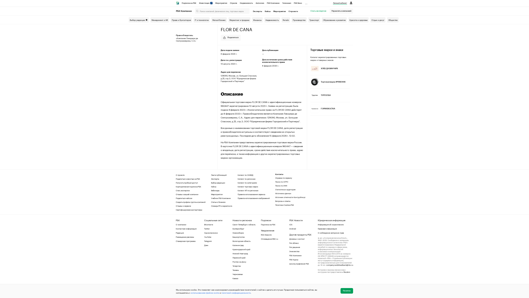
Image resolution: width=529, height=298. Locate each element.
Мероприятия (221, 3)
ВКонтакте (208, 224)
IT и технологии (202, 19)
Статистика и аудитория (285, 189)
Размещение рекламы (185, 236)
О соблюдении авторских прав (331, 232)
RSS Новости (266, 234)
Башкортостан (239, 236)
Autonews (260, 3)
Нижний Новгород (240, 253)
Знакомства (294, 251)
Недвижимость (246, 3)
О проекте (293, 11)
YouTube (207, 236)
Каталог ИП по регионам (248, 190)
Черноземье (238, 274)
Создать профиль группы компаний (191, 201)
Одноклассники (211, 232)
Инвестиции (204, 3)
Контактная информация (186, 228)
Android (292, 228)
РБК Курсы (293, 259)
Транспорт (314, 19)
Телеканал (286, 3)
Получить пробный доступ (187, 182)
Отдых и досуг (377, 19)
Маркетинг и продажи (239, 19)
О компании (181, 224)
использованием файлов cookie (205, 292)
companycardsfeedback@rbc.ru (339, 264)
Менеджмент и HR (160, 19)
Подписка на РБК (189, 3)
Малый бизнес (219, 19)
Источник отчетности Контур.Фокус (290, 197)
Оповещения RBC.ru (269, 238)
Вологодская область (241, 241)
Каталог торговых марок (248, 186)
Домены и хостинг (297, 238)
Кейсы (268, 11)
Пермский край (239, 257)
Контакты (279, 174)
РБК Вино (298, 3)
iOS (290, 224)
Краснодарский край (241, 249)
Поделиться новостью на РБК (188, 178)
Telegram (208, 241)
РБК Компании (273, 3)
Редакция (180, 232)
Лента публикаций (219, 174)
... (306, 2)
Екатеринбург (238, 228)
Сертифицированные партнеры (189, 209)
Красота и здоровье (358, 19)
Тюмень (236, 269)
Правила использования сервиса (251, 194)
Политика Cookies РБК (284, 204)
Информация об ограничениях (331, 224)
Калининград (238, 245)
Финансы (257, 19)
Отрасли (233, 3)
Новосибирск (238, 232)
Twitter (207, 228)
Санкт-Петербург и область (244, 224)
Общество (393, 19)
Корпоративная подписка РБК (188, 186)
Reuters (347, 271)
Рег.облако (294, 242)
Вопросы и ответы (282, 200)
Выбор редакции (137, 19)
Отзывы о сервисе (183, 205)
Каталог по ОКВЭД (245, 174)
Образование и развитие (334, 19)
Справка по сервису (283, 177)
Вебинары (215, 190)
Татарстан (237, 265)
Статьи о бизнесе (218, 201)
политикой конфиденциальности (236, 292)
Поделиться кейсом (184, 198)
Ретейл (286, 19)
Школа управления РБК (299, 263)
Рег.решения (294, 247)
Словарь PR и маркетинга (221, 205)
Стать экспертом (318, 11)
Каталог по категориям (247, 182)
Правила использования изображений (254, 198)
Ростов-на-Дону (239, 261)
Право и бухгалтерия (181, 19)
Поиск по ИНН (281, 185)
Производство (299, 19)
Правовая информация (327, 228)
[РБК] (177, 3)
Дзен (206, 245)
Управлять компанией (341, 11)
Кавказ (235, 278)
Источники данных (283, 193)
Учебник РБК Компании (221, 198)
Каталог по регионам (246, 178)
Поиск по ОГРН (281, 181)
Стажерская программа (185, 241)
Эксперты (257, 11)
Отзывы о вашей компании (187, 194)
